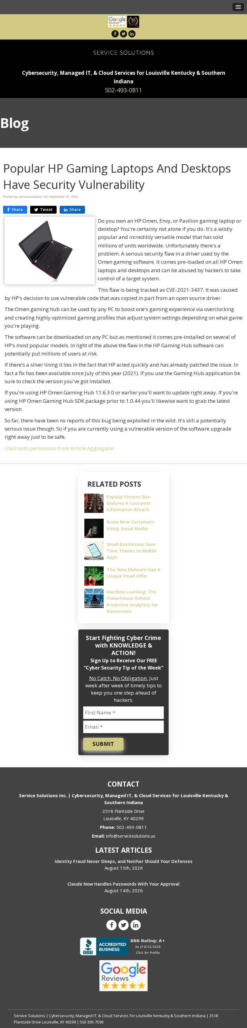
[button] (238, 7)
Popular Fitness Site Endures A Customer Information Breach (129, 503)
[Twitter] (123, 33)
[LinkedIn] (132, 33)
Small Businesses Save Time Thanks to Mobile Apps (132, 550)
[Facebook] (115, 33)
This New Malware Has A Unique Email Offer (133, 572)
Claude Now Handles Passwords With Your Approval (123, 884)
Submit (103, 743)
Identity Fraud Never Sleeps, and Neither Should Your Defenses (123, 861)
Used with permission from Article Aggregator (59, 448)
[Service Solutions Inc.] (123, 52)
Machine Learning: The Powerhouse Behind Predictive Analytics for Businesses (132, 601)
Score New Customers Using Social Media (131, 525)
